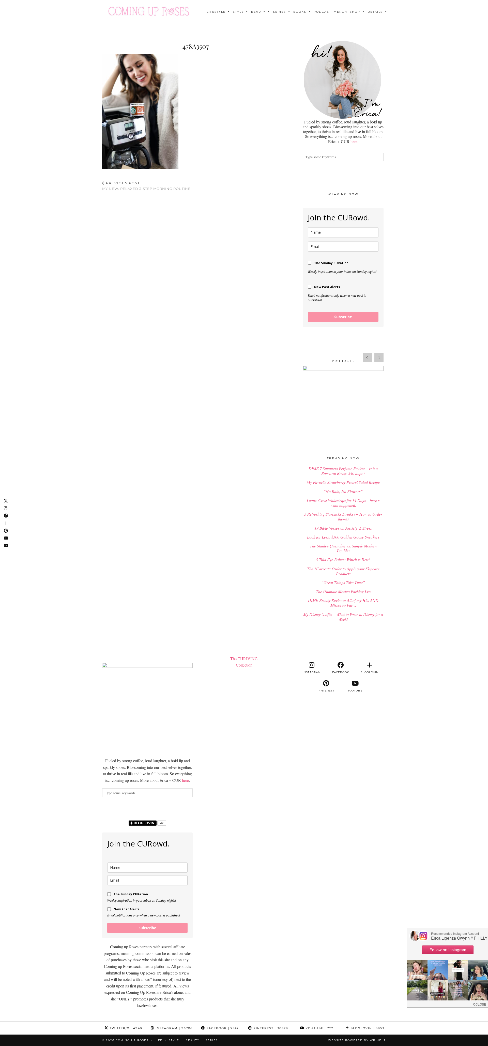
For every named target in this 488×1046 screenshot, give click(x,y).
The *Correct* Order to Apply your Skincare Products (343, 571)
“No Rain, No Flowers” (343, 491)
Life (158, 1040)
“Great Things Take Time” (343, 582)
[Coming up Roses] (149, 11)
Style (238, 11)
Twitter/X (125, 1028)
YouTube (318, 1028)
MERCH (340, 11)
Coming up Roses (132, 1040)
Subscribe (343, 316)
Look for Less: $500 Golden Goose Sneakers (343, 537)
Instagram (173, 1028)
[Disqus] (195, 261)
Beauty (258, 11)
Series (279, 11)
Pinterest (270, 1028)
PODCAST (322, 11)
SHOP (355, 11)
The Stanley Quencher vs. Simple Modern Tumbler (343, 548)
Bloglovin (366, 1028)
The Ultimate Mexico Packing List (343, 591)
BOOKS (299, 11)
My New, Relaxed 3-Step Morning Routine (146, 186)
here (353, 141)
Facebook (222, 1028)
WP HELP (378, 1040)
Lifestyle (216, 11)
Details (375, 11)
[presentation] (367, 357)
